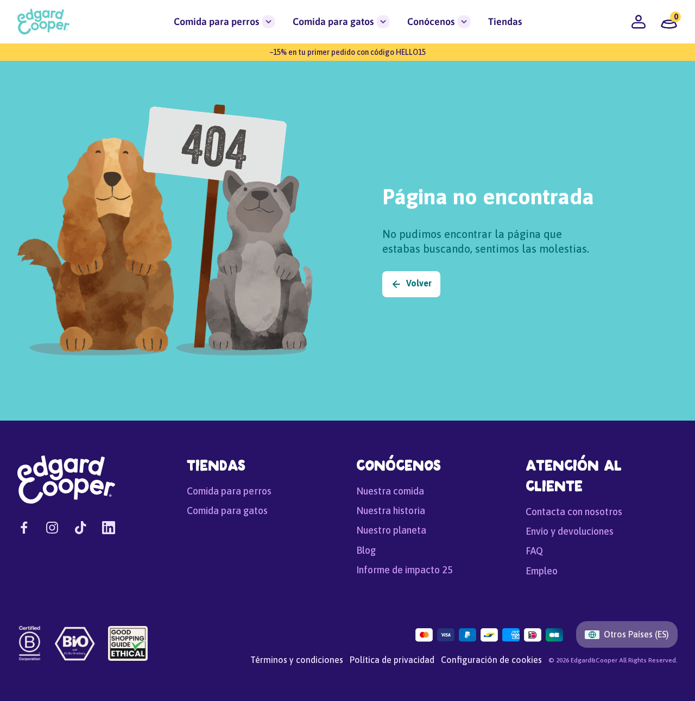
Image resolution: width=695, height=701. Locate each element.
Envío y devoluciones (570, 531)
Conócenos (430, 21)
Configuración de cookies (491, 660)
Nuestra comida (390, 491)
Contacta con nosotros (574, 511)
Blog (366, 550)
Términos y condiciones (296, 660)
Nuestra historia (390, 510)
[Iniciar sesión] (638, 21)
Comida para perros (216, 21)
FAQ (534, 550)
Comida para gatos (333, 21)
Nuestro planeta (391, 530)
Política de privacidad (392, 660)
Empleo (542, 571)
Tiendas (505, 21)
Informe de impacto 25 (404, 569)
